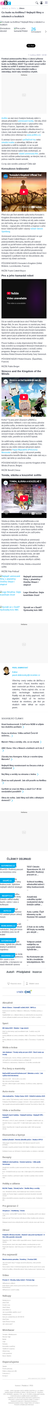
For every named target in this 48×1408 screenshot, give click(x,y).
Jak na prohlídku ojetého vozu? (11, 1312)
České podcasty (7, 1368)
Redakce (25, 1386)
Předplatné (23, 971)
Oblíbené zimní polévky (10, 1162)
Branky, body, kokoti (18, 1280)
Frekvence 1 (6, 1373)
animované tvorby (25, 121)
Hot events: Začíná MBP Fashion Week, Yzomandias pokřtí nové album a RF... (23, 1214)
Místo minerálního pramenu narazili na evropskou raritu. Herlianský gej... (22, 1199)
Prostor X (5, 1280)
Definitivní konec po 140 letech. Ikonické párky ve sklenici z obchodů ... (23, 1151)
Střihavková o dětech (8, 1283)
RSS (31, 1386)
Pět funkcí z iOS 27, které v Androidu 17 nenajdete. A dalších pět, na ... (23, 1120)
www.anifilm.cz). (34, 135)
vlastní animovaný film (28, 154)
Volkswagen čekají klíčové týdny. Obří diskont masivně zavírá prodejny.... (21, 1143)
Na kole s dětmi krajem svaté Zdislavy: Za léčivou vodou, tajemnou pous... (22, 1084)
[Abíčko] (5, 5)
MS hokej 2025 (7, 1028)
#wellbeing (15, 1211)
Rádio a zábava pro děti (9, 1371)
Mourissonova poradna (10, 1259)
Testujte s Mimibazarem (9, 1334)
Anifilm (4, 118)
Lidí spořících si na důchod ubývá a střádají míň (16, 1060)
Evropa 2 (5, 1376)
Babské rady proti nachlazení (32, 1235)
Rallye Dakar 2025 (22, 1096)
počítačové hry (29, 140)
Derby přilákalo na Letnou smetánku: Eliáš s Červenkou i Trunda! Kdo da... (23, 1036)
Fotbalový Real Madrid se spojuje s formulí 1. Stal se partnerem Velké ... (23, 1102)
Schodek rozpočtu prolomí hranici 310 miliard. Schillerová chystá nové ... (23, 1148)
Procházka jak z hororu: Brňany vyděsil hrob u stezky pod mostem (22, 1057)
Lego (3, 1341)
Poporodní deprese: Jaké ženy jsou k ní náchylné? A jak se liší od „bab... (22, 1247)
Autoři (10, 971)
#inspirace (6, 1211)
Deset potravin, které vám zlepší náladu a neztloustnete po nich (21, 1244)
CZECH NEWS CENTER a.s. (29, 1390)
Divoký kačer (19, 1188)
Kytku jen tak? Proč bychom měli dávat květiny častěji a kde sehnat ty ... (23, 1219)
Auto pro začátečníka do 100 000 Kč (13, 1317)
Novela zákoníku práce (23, 1140)
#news (22, 1211)
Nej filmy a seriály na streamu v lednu (18, 774)
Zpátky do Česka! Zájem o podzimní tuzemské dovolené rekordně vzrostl (22, 1194)
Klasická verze (15, 984)
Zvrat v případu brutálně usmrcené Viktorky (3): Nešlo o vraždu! (21, 1017)
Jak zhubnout (7, 1052)
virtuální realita (7, 142)
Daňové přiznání (8, 1140)
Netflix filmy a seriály (32, 1188)
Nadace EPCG (38, 1140)
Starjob (4, 1366)
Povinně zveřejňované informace (24, 1404)
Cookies (36, 1399)
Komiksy (23, 1259)
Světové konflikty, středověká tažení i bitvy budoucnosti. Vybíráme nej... (23, 1269)
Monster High (6, 1337)
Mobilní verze (34, 984)
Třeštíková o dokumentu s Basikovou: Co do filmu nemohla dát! (21, 1062)
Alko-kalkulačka (8, 1096)
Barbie (4, 1339)
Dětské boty (6, 1351)
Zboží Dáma (6, 1307)
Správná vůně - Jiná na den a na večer (14, 1079)
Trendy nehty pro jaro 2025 (22, 1052)
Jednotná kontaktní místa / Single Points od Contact (23, 1403)
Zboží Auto (5, 1319)
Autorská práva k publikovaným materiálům (24, 1396)
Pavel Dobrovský (20, 668)
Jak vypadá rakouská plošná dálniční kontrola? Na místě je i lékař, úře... (24, 1104)
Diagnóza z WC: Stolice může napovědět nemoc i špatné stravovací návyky (22, 1241)
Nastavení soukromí (17, 1401)
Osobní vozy (6, 1305)
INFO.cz (33, 1007)
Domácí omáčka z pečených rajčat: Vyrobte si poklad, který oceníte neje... (22, 1176)
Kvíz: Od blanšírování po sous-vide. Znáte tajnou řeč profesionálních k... (23, 1172)
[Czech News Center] (28, 991)
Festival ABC (32, 1259)
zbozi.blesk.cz (6, 1309)
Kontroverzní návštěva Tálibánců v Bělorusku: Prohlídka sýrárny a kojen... (22, 1011)
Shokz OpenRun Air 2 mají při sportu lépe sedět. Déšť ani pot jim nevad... (21, 1128)
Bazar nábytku (6, 1356)
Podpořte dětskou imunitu (11, 1235)
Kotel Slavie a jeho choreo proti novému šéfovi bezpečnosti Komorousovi (20, 1286)
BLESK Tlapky (7, 1188)
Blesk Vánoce (7, 1007)
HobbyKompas (6, 1314)
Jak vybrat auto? (7, 1324)
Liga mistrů (24, 1028)
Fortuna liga (30, 1280)
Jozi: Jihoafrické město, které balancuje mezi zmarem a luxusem (21, 1191)
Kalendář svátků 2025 (21, 1007)
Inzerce (37, 971)
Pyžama (4, 1344)
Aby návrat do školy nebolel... (11, 1081)
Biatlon (16, 1028)
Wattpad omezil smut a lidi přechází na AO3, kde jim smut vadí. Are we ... (23, 1223)
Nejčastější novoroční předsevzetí (14, 1073)
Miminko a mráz (33, 1073)
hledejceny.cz (6, 1300)
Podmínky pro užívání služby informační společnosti (23, 1397)
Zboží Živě (5, 1302)
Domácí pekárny (26, 1162)
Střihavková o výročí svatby (10, 1290)
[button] (46, 2)
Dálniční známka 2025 (37, 1096)
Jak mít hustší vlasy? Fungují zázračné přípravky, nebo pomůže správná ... (21, 1263)
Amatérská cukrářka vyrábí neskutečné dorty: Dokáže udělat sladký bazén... (22, 1168)
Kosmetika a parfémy (8, 1346)
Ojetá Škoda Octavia (8, 1321)
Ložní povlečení (7, 1353)
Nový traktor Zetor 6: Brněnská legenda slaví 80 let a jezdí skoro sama (23, 1267)
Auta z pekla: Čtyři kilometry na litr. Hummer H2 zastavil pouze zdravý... (23, 1099)
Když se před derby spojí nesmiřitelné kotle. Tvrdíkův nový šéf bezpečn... (21, 1032)
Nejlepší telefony (26, 1115)
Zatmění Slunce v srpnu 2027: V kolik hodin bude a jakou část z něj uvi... (22, 1123)
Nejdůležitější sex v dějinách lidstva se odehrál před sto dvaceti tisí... (22, 1015)
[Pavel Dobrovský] (6, 675)
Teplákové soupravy (8, 1348)
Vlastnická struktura (30, 1401)
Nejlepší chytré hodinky (10, 1115)
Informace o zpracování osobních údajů (20, 1399)
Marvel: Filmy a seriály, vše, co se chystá (20, 742)
